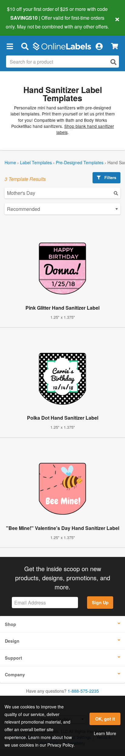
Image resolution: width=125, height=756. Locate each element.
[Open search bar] (24, 46)
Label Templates (36, 162)
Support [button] (13, 658)
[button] (9, 46)
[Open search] (113, 62)
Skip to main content (22, 22)
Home (10, 162)
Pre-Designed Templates (79, 162)
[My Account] (98, 46)
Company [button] (15, 674)
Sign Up (100, 602)
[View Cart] (114, 46)
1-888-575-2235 (83, 691)
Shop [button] (10, 624)
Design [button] (12, 641)
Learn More (105, 733)
